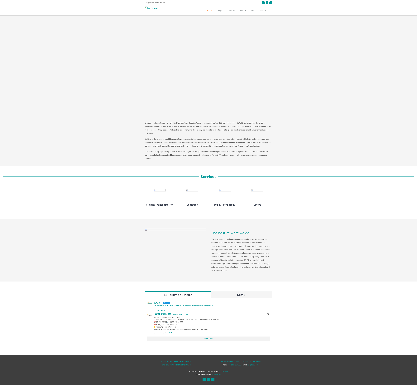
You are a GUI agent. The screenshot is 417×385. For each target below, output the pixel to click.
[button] (271, 10)
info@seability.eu (253, 365)
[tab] (178, 294)
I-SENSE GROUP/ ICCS (162, 314)
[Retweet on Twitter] (152, 310)
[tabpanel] (208, 320)
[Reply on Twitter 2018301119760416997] (155, 333)
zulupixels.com (216, 374)
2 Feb (186, 314)
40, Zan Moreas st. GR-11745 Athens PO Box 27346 (241, 361)
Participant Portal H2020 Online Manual (176, 365)
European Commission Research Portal (176, 361)
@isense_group (177, 314)
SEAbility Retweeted (160, 311)
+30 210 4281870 (234, 365)
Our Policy (225, 371)
